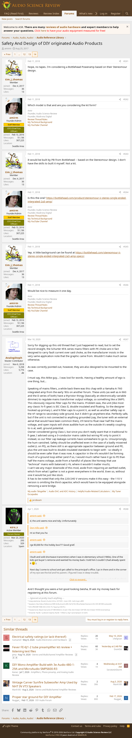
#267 (125, 339)
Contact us (76, 726)
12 (24, 54)
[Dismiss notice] (126, 27)
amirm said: (36, 515)
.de (22, 372)
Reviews (33, 13)
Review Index (51, 13)
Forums (69, 13)
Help (122, 726)
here (44, 30)
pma (14, 654)
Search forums (22, 18)
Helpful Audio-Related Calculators (94, 491)
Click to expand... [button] (78, 579)
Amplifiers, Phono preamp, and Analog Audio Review (43, 674)
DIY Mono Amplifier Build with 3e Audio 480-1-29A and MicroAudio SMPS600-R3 (43, 667)
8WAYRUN (82, 735)
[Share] (120, 61)
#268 (125, 509)
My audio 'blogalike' (37, 491)
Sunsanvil (16, 639)
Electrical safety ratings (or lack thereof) (39, 637)
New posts (7, 18)
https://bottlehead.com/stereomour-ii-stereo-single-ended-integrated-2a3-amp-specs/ (74, 254)
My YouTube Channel (38, 125)
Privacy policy (110, 726)
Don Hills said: (37, 527)
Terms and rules (93, 726)
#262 (125, 99)
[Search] (127, 13)
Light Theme (11, 726)
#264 (125, 192)
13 (29, 54)
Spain (21, 546)
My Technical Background (40, 122)
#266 (125, 284)
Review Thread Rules (37, 119)
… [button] (19, 54)
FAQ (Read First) (14, 13)
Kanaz (15, 672)
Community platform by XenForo (47, 732)
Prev (8, 54)
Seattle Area (18, 146)
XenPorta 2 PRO (53, 735)
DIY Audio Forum (43, 700)
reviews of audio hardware (63, 27)
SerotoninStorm (114, 669)
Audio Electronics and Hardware (51, 639)
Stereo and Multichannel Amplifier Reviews (52, 654)
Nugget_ (16, 700)
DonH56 (118, 649)
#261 (125, 61)
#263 (125, 153)
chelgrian (117, 638)
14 (35, 54)
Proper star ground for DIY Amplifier (37, 697)
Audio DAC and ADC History (62, 491)
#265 (125, 246)
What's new (86, 13)
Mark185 (16, 689)
